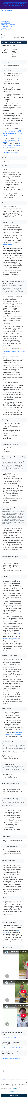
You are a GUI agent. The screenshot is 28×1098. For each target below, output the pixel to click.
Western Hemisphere (6, 30)
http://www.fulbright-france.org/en (12, 1047)
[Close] (26, 1082)
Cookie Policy (15, 1088)
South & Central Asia (6, 26)
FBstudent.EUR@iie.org (9, 1037)
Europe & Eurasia (5, 23)
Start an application (18, 5)
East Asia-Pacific (5, 21)
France (11, 37)
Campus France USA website (11, 638)
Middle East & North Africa (8, 24)
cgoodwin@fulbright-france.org (11, 1058)
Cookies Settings (14, 1091)
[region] (14, 1089)
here (19, 633)
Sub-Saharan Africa (6, 28)
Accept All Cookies (14, 1095)
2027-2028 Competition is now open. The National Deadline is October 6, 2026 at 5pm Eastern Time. (14, 3)
